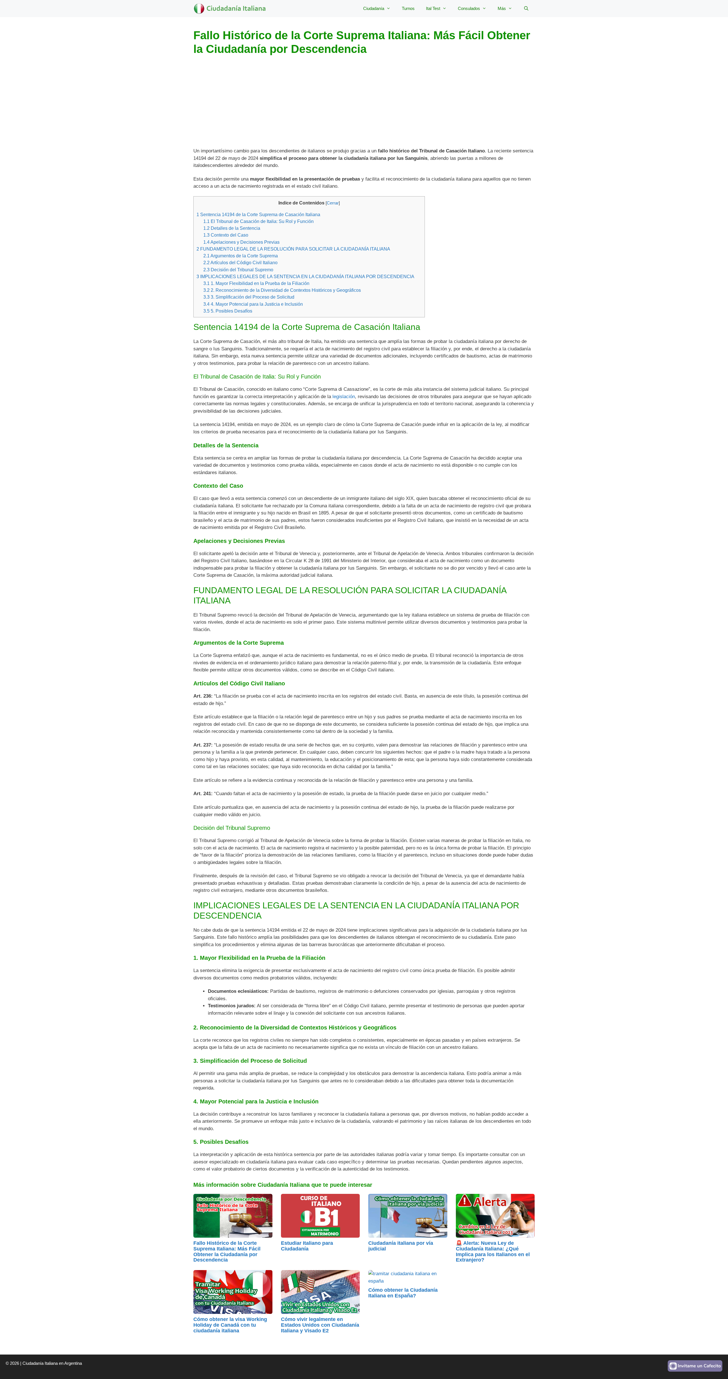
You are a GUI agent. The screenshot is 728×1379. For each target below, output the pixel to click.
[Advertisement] (364, 105)
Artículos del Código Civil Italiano (240, 262)
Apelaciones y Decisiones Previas (241, 242)
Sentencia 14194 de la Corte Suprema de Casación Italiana (258, 214)
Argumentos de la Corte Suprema (240, 255)
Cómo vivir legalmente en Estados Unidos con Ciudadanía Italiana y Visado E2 (320, 1324)
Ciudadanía (373, 8)
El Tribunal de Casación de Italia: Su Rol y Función (258, 221)
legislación (343, 396)
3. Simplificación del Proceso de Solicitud (248, 296)
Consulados (469, 8)
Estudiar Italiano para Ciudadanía (307, 1246)
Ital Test (433, 8)
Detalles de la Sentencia (231, 228)
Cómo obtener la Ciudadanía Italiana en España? (403, 1293)
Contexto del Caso (225, 234)
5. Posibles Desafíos (227, 310)
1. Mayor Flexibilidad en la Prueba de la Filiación (256, 283)
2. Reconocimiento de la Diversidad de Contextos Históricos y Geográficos (282, 290)
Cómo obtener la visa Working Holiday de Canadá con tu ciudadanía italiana (230, 1324)
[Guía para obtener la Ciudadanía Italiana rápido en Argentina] (232, 8)
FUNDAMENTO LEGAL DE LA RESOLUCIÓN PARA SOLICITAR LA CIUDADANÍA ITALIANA (293, 248)
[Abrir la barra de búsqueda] (526, 8)
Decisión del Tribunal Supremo (238, 269)
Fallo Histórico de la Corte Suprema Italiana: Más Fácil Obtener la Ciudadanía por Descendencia (226, 1251)
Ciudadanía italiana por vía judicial (400, 1246)
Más (502, 8)
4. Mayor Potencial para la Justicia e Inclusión (253, 304)
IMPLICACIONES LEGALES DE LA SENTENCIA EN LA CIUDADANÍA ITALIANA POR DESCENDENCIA (305, 276)
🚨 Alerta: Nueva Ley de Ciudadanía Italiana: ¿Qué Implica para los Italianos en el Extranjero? (493, 1251)
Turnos (408, 8)
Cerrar (333, 203)
